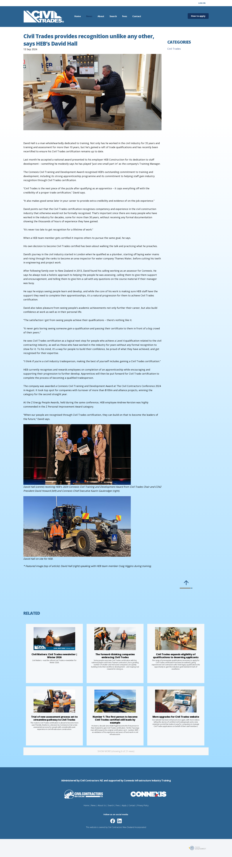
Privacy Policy (142, 805)
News (89, 16)
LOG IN (201, 3)
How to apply (198, 16)
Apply (124, 805)
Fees (124, 16)
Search (113, 16)
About (101, 16)
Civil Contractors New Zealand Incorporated (127, 827)
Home (77, 16)
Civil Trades (174, 48)
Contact (136, 16)
